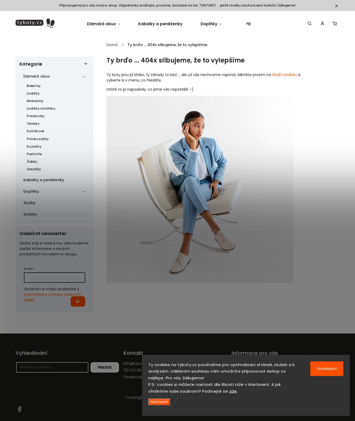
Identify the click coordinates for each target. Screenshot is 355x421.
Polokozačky (38, 139)
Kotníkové (35, 131)
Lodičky (33, 93)
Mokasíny (35, 101)
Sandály (34, 169)
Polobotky (35, 116)
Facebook (19, 409)
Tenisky (33, 123)
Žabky (32, 161)
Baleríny (34, 86)
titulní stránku (284, 74)
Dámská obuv (36, 76)
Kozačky (34, 146)
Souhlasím (327, 368)
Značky (30, 214)
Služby (29, 202)
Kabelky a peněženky (43, 180)
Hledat (105, 367)
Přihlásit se (78, 301)
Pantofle (34, 154)
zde (233, 391)
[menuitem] (108, 24)
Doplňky (31, 191)
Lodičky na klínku (41, 108)
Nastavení (159, 401)
